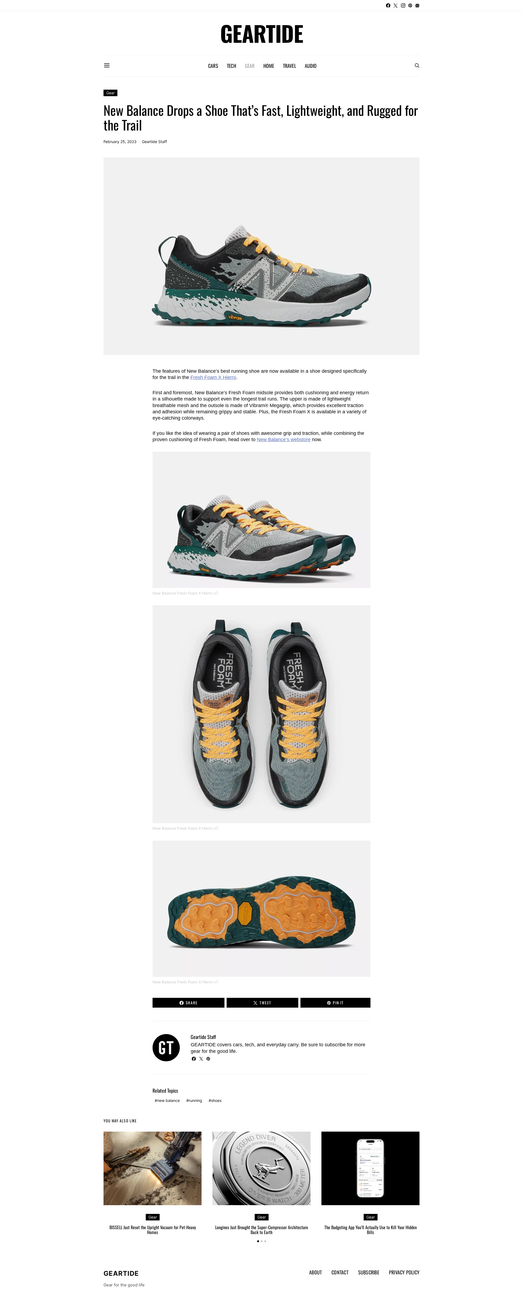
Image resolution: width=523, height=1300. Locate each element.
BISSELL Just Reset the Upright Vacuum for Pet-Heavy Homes (153, 1229)
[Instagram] (403, 5)
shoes (216, 1100)
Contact (340, 1272)
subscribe (335, 1044)
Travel (289, 65)
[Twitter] (395, 5)
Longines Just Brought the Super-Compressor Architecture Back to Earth (261, 1229)
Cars (213, 65)
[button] (258, 1241)
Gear (250, 65)
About (315, 1272)
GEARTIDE (261, 33)
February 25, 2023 (120, 141)
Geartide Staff (154, 141)
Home (268, 65)
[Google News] (417, 5)
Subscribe (368, 1272)
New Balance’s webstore (284, 439)
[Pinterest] (410, 5)
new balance (168, 1100)
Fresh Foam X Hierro (213, 377)
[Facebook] (388, 5)
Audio (311, 65)
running (195, 1100)
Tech (231, 65)
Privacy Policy (404, 1272)
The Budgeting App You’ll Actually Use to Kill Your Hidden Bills (370, 1229)
